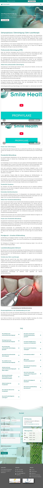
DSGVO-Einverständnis (6, 446)
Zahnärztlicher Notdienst (36, 476)
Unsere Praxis (34, 471)
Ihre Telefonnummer (5, 429)
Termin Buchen (32, 1)
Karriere (32, 469)
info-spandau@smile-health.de (32, 424)
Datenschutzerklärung (13, 448)
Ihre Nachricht (4, 435)
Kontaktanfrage (20, 471)
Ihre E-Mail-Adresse (5, 424)
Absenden (4, 453)
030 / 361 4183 (29, 422)
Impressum (33, 473)
